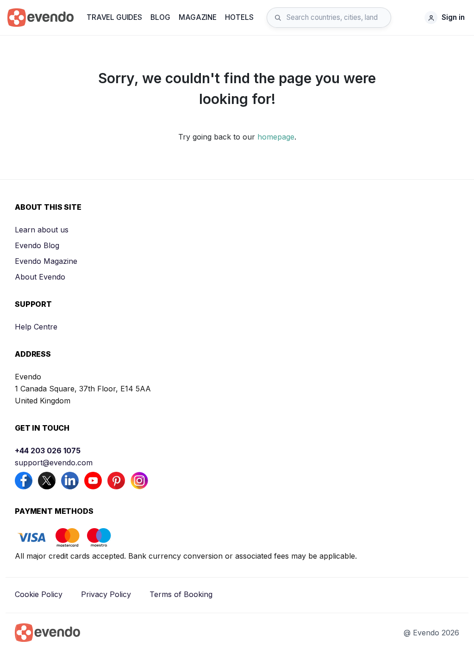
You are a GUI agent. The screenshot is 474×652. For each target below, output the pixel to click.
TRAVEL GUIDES (114, 17)
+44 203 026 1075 (48, 450)
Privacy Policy (106, 594)
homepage (275, 136)
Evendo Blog (37, 245)
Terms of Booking (181, 594)
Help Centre (36, 326)
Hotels (239, 17)
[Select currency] (410, 17)
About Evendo (40, 276)
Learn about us (42, 229)
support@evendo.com (54, 462)
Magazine (198, 17)
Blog (160, 17)
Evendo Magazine (46, 261)
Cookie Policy (38, 594)
